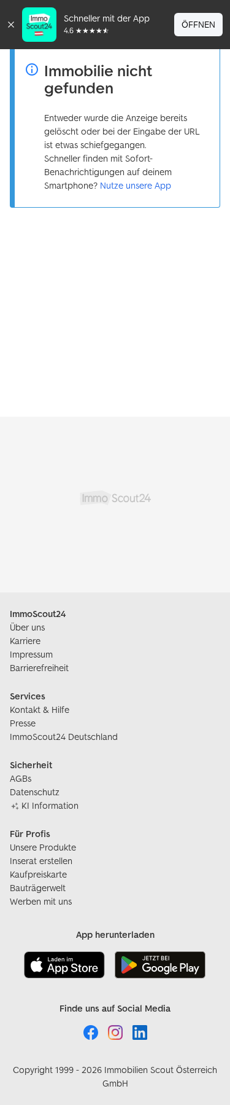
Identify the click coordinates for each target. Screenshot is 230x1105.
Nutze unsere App (135, 185)
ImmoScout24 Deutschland (64, 736)
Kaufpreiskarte (38, 874)
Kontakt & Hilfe (39, 709)
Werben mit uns (41, 901)
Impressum (31, 654)
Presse (23, 723)
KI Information (50, 805)
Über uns (27, 627)
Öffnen (198, 24)
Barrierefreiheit (39, 668)
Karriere (25, 640)
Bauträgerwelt (38, 888)
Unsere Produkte (43, 847)
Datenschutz (34, 792)
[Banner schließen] (11, 24)
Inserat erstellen (41, 860)
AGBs (20, 778)
